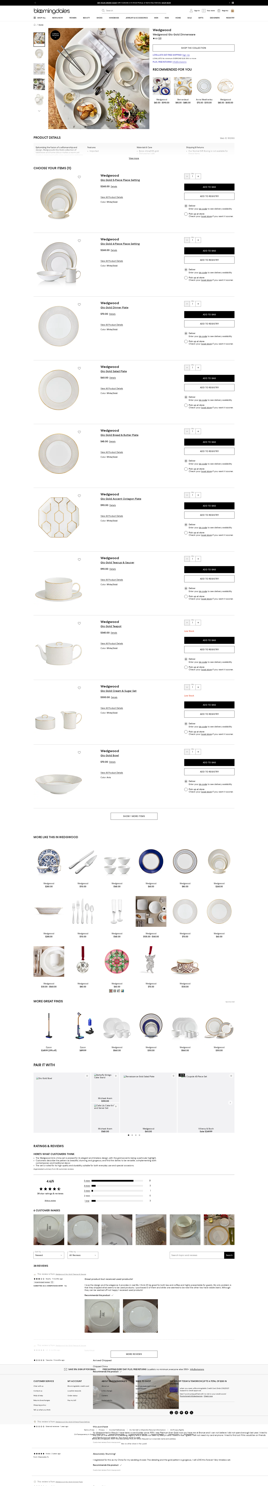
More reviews (134, 1354)
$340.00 (105, 632)
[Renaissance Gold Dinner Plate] (185, 861)
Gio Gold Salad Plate (113, 371)
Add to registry (209, 196)
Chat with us (38, 1386)
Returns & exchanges (42, 1400)
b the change (107, 1391)
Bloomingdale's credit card (78, 1386)
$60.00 (104, 377)
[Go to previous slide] (35, 2)
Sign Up (186, 55)
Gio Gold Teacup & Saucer (117, 562)
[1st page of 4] (128, 1135)
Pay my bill (72, 1400)
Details (114, 186)
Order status (72, 1396)
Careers (105, 1396)
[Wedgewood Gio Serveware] (151, 911)
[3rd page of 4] (136, 1135)
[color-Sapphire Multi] (122, 991)
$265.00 (105, 186)
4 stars (87, 1186)
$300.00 (105, 697)
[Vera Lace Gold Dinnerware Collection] (225, 86)
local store (206, 216)
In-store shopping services (146, 1393)
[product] (59, 199)
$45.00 (104, 441)
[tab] (39, 40)
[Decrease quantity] (187, 176)
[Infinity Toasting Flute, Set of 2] (117, 911)
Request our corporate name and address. (159, 1439)
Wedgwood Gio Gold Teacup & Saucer (71, 1274)
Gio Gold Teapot (110, 626)
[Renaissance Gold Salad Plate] (151, 861)
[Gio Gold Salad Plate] (219, 911)
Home (41, 25)
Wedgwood (162, 30)
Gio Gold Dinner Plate (114, 307)
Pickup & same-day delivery (147, 1398)
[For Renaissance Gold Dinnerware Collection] (162, 86)
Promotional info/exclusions (191, 1396)
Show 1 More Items (134, 816)
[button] (91, 78)
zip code (203, 209)
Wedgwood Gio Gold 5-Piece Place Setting (73, 1422)
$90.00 (104, 505)
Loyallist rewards (74, 1391)
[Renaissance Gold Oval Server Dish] (49, 911)
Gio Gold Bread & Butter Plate (119, 435)
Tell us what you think (42, 1410)
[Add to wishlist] (79, 177)
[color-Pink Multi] (110, 991)
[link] (162, 101)
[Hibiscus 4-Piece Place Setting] (49, 861)
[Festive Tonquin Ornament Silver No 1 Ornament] (83, 961)
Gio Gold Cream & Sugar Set (118, 690)
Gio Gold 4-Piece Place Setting (120, 243)
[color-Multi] (118, 991)
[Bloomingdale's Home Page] (52, 11)
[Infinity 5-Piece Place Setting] (83, 911)
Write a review (50, 1201)
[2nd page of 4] (132, 1135)
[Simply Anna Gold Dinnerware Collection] (204, 86)
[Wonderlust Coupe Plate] (117, 961)
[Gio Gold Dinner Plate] (185, 911)
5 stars (87, 1181)
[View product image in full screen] (52, 125)
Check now (208, 1396)
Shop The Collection (193, 48)
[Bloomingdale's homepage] (35, 25)
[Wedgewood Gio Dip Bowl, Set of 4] (117, 861)
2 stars (87, 1196)
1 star (87, 1201)
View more (134, 158)
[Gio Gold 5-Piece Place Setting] (219, 861)
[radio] (111, 991)
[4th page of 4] (139, 1135)
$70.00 (104, 313)
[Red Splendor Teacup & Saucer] (185, 961)
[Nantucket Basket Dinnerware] (49, 961)
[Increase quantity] (198, 176)
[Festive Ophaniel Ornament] (151, 961)
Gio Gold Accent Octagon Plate (120, 498)
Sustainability (107, 1400)
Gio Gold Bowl (109, 755)
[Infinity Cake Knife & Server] (83, 861)
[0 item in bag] (232, 10)
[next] (230, 1102)
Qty (192, 174)
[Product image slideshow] (98, 78)
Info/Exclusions (180, 62)
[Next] (231, 86)
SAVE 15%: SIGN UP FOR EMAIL (82, 1369)
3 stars (87, 1191)
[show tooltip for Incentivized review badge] (51, 1282)
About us (105, 1386)
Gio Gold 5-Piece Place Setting (120, 180)
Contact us (38, 1391)
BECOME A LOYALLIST (107, 3)
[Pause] (232, 2)
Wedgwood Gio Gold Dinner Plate (69, 1482)
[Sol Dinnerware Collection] (183, 86)
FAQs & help (38, 1396)
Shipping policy (40, 1405)
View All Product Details (111, 197)
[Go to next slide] (229, 2)
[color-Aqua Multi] (114, 991)
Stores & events (142, 1403)
